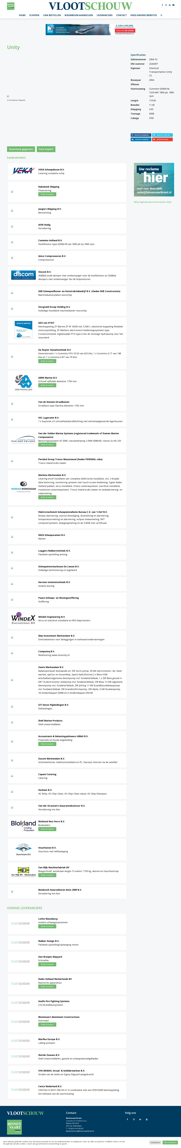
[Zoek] (161, 15)
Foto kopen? (46, 149)
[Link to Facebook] (127, 1119)
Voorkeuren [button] (155, 1142)
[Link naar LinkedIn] (170, 4)
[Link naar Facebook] (162, 4)
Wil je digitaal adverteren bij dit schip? (153, 202)
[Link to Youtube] (146, 1119)
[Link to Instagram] (133, 1119)
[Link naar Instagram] (166, 4)
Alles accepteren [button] (170, 1142)
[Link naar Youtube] (173, 4)
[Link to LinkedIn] (140, 1119)
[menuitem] (22, 15)
